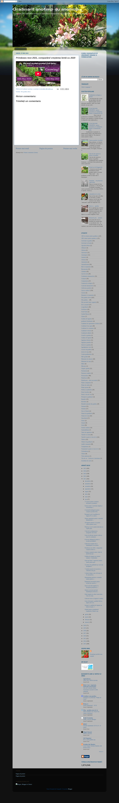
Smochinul (84, 418)
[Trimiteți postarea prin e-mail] (57, 89)
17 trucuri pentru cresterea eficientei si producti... (92, 502)
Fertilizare (84, 309)
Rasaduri (83, 399)
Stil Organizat (87, 738)
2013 (84, 643)
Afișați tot (101, 751)
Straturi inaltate (85, 427)
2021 (84, 479)
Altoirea (83, 250)
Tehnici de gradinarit (86, 442)
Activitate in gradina (86, 240)
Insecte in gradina (86, 345)
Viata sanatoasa (85, 456)
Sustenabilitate (85, 430)
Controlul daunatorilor (87, 285)
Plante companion (86, 382)
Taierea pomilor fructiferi (96, 140)
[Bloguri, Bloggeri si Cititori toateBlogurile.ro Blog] (24, 784)
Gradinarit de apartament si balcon (90, 323)
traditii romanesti (85, 444)
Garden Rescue (85, 314)
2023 (84, 473)
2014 (84, 641)
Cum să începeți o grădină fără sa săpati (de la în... (93, 601)
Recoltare (83, 401)
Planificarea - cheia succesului (89, 380)
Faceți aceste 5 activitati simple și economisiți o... (93, 506)
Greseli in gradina (86, 335)
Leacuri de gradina (86, 349)
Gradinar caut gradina (89, 696)
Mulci (82, 363)
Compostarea (84, 281)
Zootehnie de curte (86, 460)
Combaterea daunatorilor (87, 276)
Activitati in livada (86, 243)
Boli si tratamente (86, 266)
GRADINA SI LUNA (94, 194)
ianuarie (87, 622)
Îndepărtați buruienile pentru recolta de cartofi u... (92, 582)
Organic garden (85, 368)
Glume (83, 316)
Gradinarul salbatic (86, 333)
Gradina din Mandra (89, 744)
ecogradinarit (84, 307)
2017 (84, 633)
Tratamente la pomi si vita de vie (90, 449)
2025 (84, 468)
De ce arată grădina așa (89, 739)
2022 (84, 476)
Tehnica (83, 439)
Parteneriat (84, 371)
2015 (84, 638)
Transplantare (84, 446)
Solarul (83, 423)
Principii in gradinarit (87, 397)
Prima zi (85, 704)
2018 (84, 630)
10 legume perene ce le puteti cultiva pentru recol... (92, 523)
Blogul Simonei (87, 732)
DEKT (85, 724)
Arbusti (83, 259)
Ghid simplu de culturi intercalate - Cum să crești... (94, 595)
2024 (84, 471)
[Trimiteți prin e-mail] (61, 89)
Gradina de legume (86, 318)
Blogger (70, 789)
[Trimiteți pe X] (64, 89)
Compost (83, 278)
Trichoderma (84, 451)
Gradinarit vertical (86, 330)
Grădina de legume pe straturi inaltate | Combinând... (92, 557)
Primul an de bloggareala (95, 167)
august (87, 491)
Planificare (84, 378)
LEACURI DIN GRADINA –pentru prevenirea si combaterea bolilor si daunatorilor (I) (95, 111)
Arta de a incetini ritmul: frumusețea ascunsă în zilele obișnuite (90, 689)
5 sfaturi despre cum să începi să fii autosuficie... (93, 573)
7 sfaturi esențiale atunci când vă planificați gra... (93, 552)
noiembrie (88, 483)
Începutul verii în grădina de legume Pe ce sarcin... (92, 515)
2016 (84, 636)
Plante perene (84, 387)
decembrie (88, 481)
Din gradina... (85, 300)
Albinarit (83, 248)
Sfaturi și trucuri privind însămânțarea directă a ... (92, 590)
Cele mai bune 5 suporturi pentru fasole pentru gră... (93, 561)
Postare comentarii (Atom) (31, 152)
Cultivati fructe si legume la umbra (94, 598)
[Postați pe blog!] (63, 89)
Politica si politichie (86, 389)
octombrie (88, 486)
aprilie (87, 614)
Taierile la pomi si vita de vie (89, 437)
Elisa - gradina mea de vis (90, 710)
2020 (84, 625)
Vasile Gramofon (88, 718)
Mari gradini (84, 356)
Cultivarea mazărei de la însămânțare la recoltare (92, 544)
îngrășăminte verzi (86, 347)
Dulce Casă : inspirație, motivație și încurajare (89, 685)
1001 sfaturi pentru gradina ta (89, 238)
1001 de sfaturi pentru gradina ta (90, 236)
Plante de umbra (85, 385)
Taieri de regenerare (86, 432)
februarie (87, 619)
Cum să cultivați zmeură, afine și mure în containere (93, 536)
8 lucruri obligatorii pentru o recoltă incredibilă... (92, 540)
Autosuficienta (85, 264)
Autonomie (84, 262)
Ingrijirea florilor (85, 340)
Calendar (83, 271)
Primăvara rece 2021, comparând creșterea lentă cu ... (93, 548)
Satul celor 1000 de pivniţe (90, 680)
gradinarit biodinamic (87, 321)
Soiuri (83, 420)
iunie (86, 496)
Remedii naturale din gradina (89, 404)
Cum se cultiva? (85, 290)
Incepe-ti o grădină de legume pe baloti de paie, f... (93, 606)
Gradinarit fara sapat (86, 326)
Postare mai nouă (22, 148)
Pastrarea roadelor (86, 373)
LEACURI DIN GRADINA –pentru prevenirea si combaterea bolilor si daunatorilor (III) (95, 127)
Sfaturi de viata (85, 416)
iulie (86, 494)
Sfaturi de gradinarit (86, 413)
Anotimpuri (84, 255)
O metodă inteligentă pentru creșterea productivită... (92, 510)
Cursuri (83, 292)
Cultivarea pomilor (86, 288)
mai (86, 499)
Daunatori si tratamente (87, 295)
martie (87, 617)
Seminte (83, 408)
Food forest (84, 311)
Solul (82, 425)
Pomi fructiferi (85, 392)
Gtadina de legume (86, 337)
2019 (84, 628)
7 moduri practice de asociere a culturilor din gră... (93, 569)
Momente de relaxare (86, 359)
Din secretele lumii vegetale (88, 302)
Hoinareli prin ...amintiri (95, 218)
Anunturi (83, 257)
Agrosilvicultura (85, 245)
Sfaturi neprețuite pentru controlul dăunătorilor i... (94, 519)
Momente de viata (86, 361)
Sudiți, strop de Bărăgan (89, 719)
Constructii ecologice (86, 283)
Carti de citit (84, 274)
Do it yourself (85, 304)
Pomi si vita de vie (86, 394)
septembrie (88, 489)
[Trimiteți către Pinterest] (68, 89)
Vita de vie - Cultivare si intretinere (90, 458)
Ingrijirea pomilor (86, 342)
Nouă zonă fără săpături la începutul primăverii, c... (92, 586)
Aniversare (84, 252)
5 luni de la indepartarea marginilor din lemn (91, 531)
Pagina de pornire (20, 49)
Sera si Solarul (85, 411)
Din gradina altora (25, 91)
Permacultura (84, 375)
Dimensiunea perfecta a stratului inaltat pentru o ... (93, 578)
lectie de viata (85, 352)
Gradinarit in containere (87, 328)
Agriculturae (86, 679)
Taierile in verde (85, 434)
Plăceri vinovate (87, 733)
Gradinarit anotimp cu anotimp (46, 9)
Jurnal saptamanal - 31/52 (90, 705)
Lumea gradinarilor (86, 354)
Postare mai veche (70, 148)
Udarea (83, 453)
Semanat (83, 406)
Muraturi (83, 366)
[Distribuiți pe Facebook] (66, 89)
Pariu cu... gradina (94, 206)
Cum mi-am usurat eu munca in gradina (94, 154)
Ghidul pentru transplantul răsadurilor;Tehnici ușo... (92, 610)
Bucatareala (84, 269)
